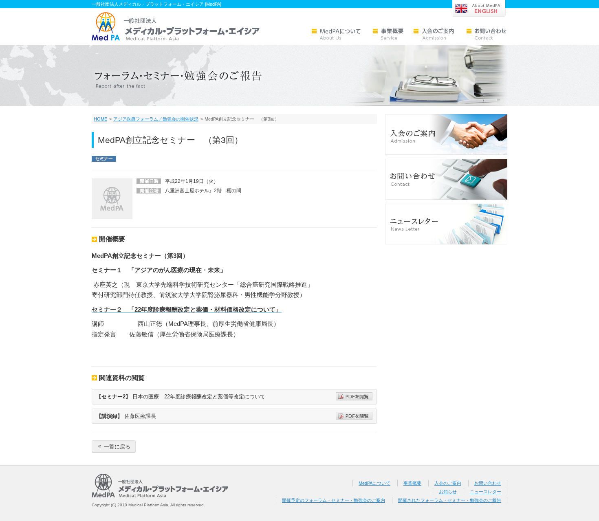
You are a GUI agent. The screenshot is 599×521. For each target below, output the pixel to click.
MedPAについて (374, 483)
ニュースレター (485, 491)
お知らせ (448, 491)
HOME (100, 119)
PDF (354, 396)
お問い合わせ (487, 483)
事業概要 (412, 483)
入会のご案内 (447, 483)
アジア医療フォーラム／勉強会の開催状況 (155, 119)
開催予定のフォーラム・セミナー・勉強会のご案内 (333, 500)
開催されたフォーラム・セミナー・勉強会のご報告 (449, 500)
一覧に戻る (113, 447)
